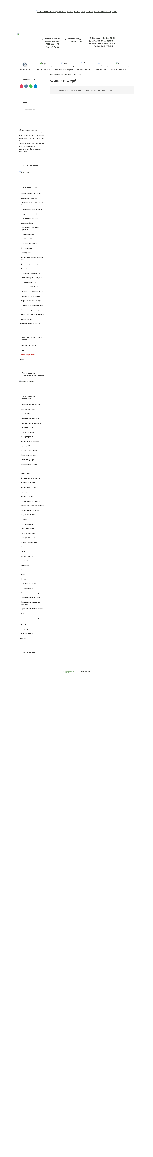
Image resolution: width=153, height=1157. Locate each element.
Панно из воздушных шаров (31, 310)
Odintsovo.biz (85, 672)
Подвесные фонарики (29, 450)
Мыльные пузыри (27, 634)
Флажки (23, 624)
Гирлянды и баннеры (28, 487)
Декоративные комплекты (30, 478)
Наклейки (23, 638)
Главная (53, 74)
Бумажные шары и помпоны (31, 423)
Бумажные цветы (27, 427)
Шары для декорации (28, 282)
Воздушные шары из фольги (31, 214)
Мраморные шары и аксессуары (32, 314)
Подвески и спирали (28, 515)
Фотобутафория (27, 437)
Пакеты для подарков (29, 542)
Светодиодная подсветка (30, 501)
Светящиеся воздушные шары (32, 291)
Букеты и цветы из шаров (30, 296)
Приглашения (25, 547)
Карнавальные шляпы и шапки (32, 609)
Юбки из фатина (27, 588)
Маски (23, 574)
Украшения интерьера (29, 464)
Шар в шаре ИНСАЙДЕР (29, 287)
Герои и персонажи (64, 74)
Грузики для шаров (27, 319)
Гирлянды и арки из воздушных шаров (32, 258)
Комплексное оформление (30, 273)
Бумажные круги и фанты (30, 418)
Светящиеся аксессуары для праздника (31, 619)
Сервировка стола (27, 473)
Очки (22, 613)
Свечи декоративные (28, 538)
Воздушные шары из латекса (31, 209)
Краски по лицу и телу (29, 584)
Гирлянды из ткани (27, 492)
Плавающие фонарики (29, 455)
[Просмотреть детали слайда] (76, 46)
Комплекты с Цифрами (29, 243)
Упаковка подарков (28, 409)
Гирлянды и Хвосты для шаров (31, 324)
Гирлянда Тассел (27, 496)
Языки (23, 551)
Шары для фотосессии (29, 198)
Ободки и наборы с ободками (31, 593)
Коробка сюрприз (27, 234)
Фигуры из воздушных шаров (31, 301)
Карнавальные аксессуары (30, 597)
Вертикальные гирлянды (30, 510)
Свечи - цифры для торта (30, 528)
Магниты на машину (28, 483)
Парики (23, 579)
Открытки (24, 629)
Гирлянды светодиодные (30, 441)
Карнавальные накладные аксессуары (30, 603)
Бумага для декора (27, 460)
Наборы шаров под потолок (31, 193)
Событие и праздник (28, 345)
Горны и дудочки (27, 556)
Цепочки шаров (26, 248)
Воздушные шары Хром (29, 218)
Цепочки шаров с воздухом (30, 264)
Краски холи (25, 414)
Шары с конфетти (27, 223)
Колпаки (24, 519)
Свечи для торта (27, 524)
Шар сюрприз (26, 253)
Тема (22, 350)
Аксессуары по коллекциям (30, 404)
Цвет (22, 359)
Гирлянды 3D (25, 446)
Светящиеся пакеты (28, 469)
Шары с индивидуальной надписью (30, 229)
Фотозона (24, 268)
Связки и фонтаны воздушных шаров (32, 203)
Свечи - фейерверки (28, 533)
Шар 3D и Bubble (27, 239)
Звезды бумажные (27, 432)
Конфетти (24, 561)
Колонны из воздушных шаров (32, 305)
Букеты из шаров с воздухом (31, 278)
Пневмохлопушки (27, 570)
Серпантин (25, 565)
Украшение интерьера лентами (32, 505)
